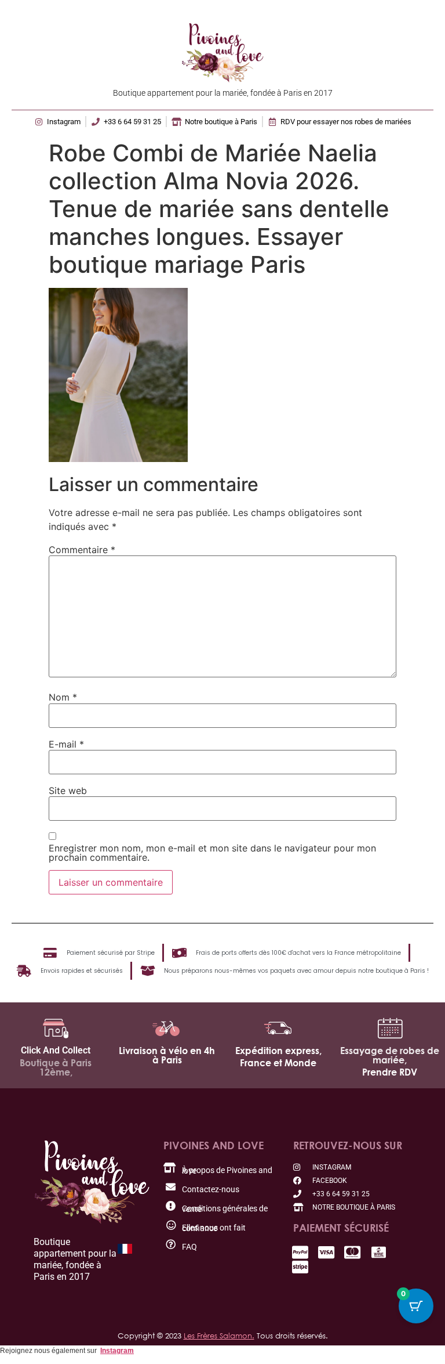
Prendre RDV (389, 1072)
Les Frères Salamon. (219, 1335)
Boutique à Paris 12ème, (56, 1067)
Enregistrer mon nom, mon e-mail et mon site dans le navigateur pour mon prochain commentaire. (212, 852)
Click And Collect (55, 1050)
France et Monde (278, 1063)
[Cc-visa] (326, 1252)
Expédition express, (278, 1050)
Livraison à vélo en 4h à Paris (167, 1055)
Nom (63, 697)
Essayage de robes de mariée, (389, 1055)
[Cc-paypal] (300, 1252)
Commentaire (82, 549)
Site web (68, 790)
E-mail (66, 744)
